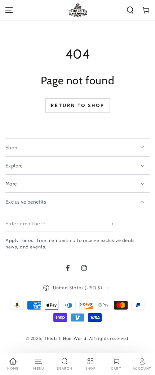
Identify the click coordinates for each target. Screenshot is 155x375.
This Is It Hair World (65, 338)
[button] (130, 10)
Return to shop (78, 105)
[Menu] (9, 10)
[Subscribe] (111, 224)
